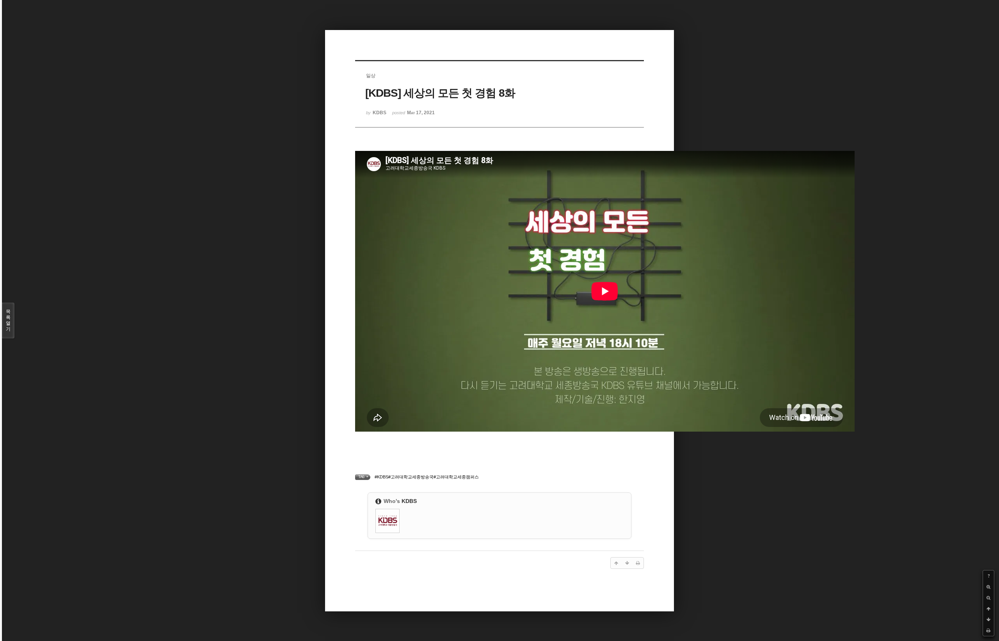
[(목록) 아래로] (988, 619)
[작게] (988, 597)
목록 (8, 320)
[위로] (988, 608)
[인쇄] (988, 630)
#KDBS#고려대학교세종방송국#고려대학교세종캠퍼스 (427, 477)
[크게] (988, 586)
